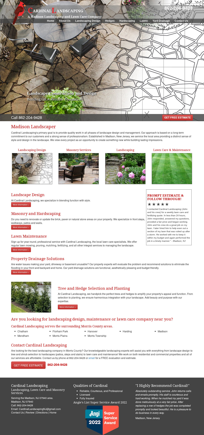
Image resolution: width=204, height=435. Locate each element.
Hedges (110, 20)
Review (30, 412)
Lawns (144, 20)
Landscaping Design (87, 20)
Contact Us (181, 20)
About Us (64, 20)
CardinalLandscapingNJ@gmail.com (40, 409)
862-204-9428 (178, 8)
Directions (42, 412)
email (92, 358)
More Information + (21, 204)
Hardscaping (127, 20)
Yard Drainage (161, 20)
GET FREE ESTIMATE (177, 117)
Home (50, 20)
